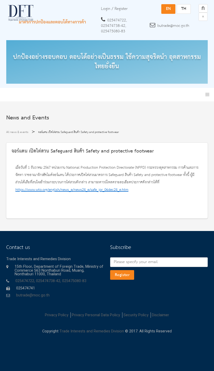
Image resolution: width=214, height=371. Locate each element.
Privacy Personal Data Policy (96, 315)
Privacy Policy (56, 315)
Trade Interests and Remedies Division (92, 331)
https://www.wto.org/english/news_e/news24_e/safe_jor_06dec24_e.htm (71, 189)
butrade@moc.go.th (173, 25)
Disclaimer (160, 315)
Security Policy (135, 315)
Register (122, 275)
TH (183, 9)
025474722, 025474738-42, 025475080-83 (114, 26)
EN (168, 9)
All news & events (17, 132)
